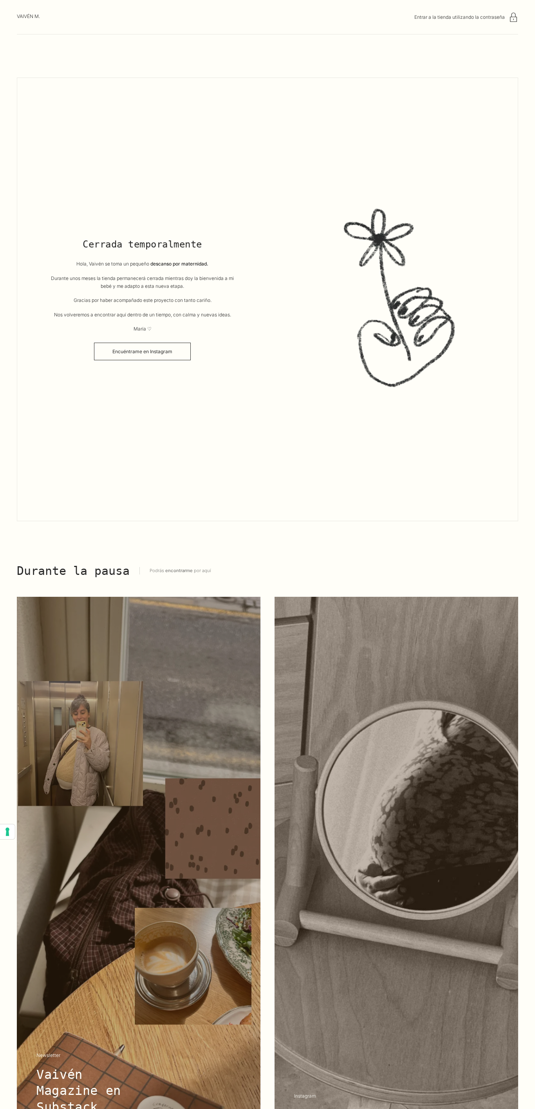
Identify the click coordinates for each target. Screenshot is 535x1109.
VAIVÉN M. (28, 16)
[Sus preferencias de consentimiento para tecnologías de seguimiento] (7, 831)
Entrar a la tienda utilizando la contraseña (459, 17)
